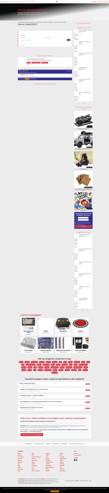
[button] (11, 1)
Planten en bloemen (30, 364)
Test (60, 362)
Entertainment (36, 62)
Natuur (58, 364)
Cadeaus (17, 1)
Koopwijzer (29, 443)
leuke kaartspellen (52, 429)
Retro (83, 362)
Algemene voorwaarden (83, 480)
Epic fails (40, 370)
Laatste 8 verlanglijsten (30, 315)
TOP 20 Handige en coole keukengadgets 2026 (83, 299)
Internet (40, 367)
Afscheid (85, 370)
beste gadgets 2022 (83, 429)
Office (52, 364)
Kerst (35, 367)
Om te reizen (46, 364)
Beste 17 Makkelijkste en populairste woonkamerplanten (85, 30)
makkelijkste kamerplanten (72, 429)
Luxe (71, 364)
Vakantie (48, 362)
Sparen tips (77, 362)
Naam (76, 217)
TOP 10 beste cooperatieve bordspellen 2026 (84, 68)
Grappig (62, 367)
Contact (77, 480)
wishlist (43, 478)
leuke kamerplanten (61, 429)
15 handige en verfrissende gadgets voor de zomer (85, 249)
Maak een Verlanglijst (103, 1)
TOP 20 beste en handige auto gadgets (84, 42)
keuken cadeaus (24, 431)
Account (76, 453)
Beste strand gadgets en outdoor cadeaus (85, 262)
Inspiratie (47, 367)
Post (69, 39)
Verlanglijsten (39, 443)
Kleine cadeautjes (83, 364)
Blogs (90, 480)
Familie (29, 370)
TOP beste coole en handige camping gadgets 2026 (86, 54)
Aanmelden (83, 226)
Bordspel (67, 370)
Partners (64, 443)
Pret (23, 364)
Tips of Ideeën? (77, 455)
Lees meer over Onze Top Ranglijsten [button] (32, 434)
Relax (88, 362)
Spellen (70, 362)
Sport (65, 362)
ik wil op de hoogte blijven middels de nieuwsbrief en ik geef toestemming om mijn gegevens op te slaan (83, 223)
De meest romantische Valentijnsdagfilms (35, 58)
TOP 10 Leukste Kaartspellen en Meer (85, 93)
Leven (28, 62)
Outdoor (26, 1)
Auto (30, 1)
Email (76, 219)
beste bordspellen (43, 429)
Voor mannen (34, 362)
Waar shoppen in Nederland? (76, 443)
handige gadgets (21, 482)
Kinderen (24, 367)
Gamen (33, 1)
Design (55, 370)
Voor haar (42, 362)
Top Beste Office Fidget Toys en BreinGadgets (85, 80)
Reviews (48, 443)
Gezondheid (69, 367)
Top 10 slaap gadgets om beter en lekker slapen (85, 274)
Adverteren (56, 443)
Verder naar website (55, 491)
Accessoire (54, 372)
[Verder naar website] (107, 490)
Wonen (21, 362)
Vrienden (27, 362)
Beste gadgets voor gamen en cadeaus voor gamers (84, 235)
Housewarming (54, 367)
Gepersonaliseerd (78, 367)
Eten (35, 370)
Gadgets (22, 1)
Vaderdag (55, 362)
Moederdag (45, 62)
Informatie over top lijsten (70, 480)
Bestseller (74, 370)
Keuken (29, 367)
